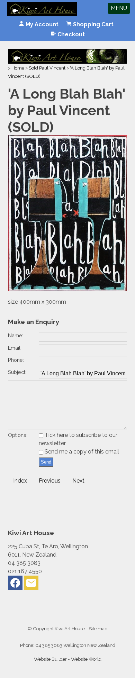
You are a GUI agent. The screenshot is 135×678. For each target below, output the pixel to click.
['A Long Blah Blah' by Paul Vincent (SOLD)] (67, 289)
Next (78, 480)
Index (20, 480)
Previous (50, 480)
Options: (17, 435)
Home (17, 68)
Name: (15, 335)
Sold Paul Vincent (47, 68)
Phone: (16, 360)
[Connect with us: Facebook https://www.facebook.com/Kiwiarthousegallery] (15, 584)
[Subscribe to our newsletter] (31, 584)
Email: (14, 348)
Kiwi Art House (70, 628)
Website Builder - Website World (67, 659)
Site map (98, 628)
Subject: (17, 372)
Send (46, 462)
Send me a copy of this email (81, 451)
